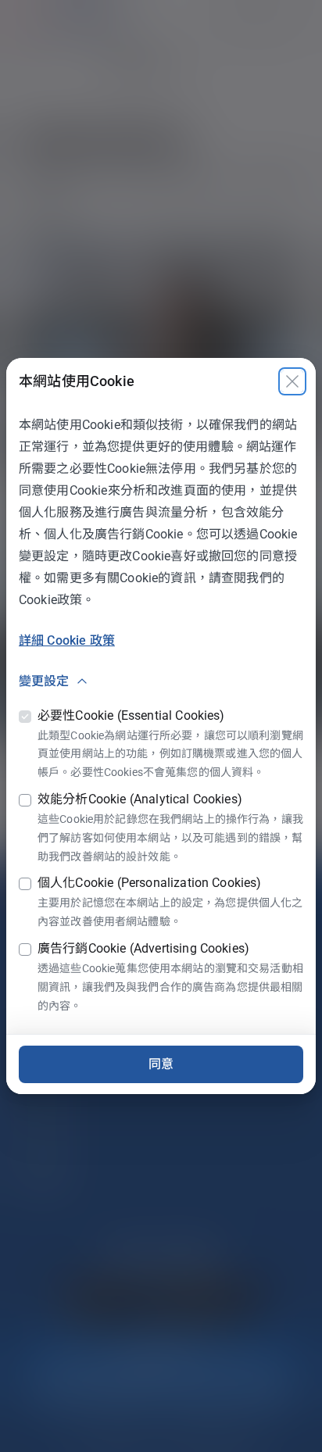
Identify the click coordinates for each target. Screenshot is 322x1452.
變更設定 (44, 681)
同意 (161, 1064)
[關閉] (292, 381)
